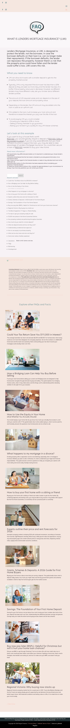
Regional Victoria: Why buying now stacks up (21, 208)
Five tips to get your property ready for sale (20, 213)
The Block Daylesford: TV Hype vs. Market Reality (22, 211)
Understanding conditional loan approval (19, 227)
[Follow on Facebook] (2, 2)
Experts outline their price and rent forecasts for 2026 (23, 197)
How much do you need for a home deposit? (20, 222)
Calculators (11, 241)
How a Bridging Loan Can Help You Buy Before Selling (23, 183)
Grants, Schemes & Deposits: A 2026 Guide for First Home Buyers (26, 199)
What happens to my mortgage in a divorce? (21, 191)
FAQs (9, 243)
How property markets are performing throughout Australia (25, 219)
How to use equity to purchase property (19, 230)
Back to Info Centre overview (24, 240)
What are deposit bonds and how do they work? (22, 225)
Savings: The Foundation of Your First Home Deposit (23, 202)
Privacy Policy (32, 723)
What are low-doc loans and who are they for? (21, 233)
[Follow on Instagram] (6, 2)
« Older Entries (11, 704)
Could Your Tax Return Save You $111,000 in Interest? (23, 180)
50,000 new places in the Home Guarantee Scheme (22, 216)
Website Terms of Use (43, 723)
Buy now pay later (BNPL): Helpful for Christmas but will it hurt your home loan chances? (33, 205)
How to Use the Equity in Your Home (26, 416)
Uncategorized (12, 249)
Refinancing (11, 246)
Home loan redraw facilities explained (18, 236)
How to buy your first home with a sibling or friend (22, 194)
